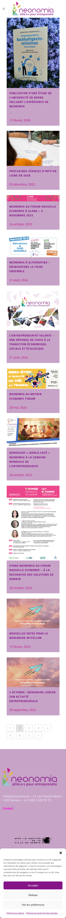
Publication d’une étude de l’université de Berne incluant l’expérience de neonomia (30, 99)
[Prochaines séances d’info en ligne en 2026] (33, 148)
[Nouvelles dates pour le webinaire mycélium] (33, 613)
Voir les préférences (33, 904)
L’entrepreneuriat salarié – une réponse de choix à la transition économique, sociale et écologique (31, 342)
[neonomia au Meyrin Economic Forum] (33, 378)
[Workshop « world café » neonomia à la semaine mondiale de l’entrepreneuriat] (33, 433)
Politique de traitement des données (42, 913)
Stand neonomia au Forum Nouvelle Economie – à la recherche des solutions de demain (31, 572)
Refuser (33, 895)
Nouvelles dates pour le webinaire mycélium (28, 635)
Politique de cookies (15, 913)
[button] (60, 853)
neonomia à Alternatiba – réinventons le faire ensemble (29, 266)
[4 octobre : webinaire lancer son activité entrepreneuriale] (33, 672)
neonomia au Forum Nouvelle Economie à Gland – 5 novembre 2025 (32, 210)
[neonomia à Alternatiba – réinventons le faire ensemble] (33, 246)
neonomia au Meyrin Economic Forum (25, 396)
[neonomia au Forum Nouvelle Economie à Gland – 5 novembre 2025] (33, 198)
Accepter (33, 885)
